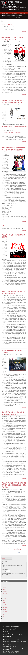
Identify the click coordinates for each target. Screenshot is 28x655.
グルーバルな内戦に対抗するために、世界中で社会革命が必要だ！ (13, 101)
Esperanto (5, 593)
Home (3, 13)
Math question (5, 569)
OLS (4, 628)
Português (5, 604)
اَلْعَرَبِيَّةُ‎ (4, 614)
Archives (10, 18)
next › (15, 549)
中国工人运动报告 (8, 25)
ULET (4, 631)
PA (3, 636)
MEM (4, 646)
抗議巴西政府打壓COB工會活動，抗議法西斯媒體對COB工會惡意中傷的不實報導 (14, 485)
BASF (4, 643)
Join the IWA (17, 18)
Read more (24, 31)
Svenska (5, 611)
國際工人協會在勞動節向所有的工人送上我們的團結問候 (13, 292)
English (4, 589)
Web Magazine (14, 13)
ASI (3, 651)
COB (4, 638)
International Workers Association (15, 4)
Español (4, 591)
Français (5, 595)
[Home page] (4, 6)
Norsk (4, 600)
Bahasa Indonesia (7, 584)
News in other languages (8, 15)
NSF (4, 644)
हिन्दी (3, 616)
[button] (6, 558)
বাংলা (3, 618)
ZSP (4, 652)
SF (3, 633)
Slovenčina (5, 607)
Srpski (4, 609)
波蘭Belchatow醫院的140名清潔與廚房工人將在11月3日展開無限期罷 (13, 148)
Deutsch (4, 587)
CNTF (4, 639)
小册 (3, 226)
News (7, 13)
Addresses (19, 15)
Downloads (22, 13)
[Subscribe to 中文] (14, 553)
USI (3, 629)
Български (5, 613)
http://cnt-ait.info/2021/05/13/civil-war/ (12, 132)
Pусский (5, 605)
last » (19, 549)
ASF (4, 626)
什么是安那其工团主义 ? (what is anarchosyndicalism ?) (12, 38)
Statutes (4, 18)
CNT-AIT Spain (6, 641)
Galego (4, 596)
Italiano (4, 598)
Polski (4, 602)
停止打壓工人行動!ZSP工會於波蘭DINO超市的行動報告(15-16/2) (13, 413)
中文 (4, 620)
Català (4, 586)
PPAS (4, 634)
